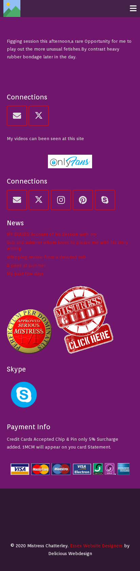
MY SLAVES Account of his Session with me (52, 234)
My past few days (25, 273)
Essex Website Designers (96, 545)
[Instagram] (61, 200)
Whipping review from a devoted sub (46, 257)
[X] (39, 116)
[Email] (17, 116)
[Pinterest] (83, 200)
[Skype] (105, 200)
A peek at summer (26, 265)
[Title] (11, 8)
